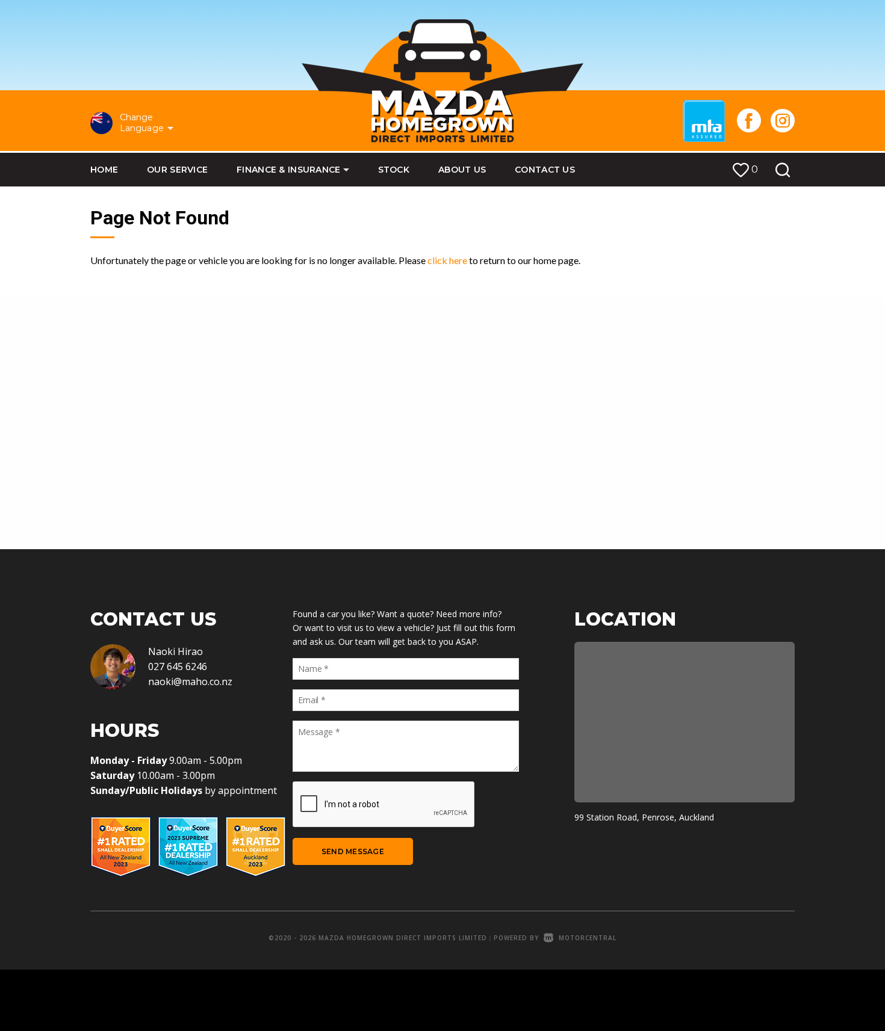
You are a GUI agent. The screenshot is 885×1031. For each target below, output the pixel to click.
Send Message (352, 851)
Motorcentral (587, 938)
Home (104, 169)
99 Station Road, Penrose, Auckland (644, 817)
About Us (462, 169)
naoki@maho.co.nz (190, 681)
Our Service (177, 169)
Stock (393, 169)
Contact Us (545, 169)
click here (447, 260)
